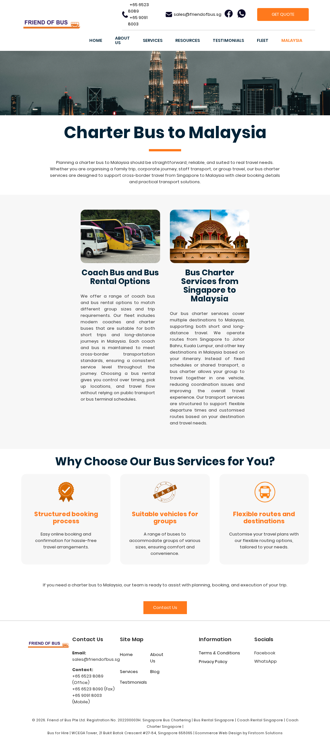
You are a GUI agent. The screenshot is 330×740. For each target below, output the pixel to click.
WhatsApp (265, 661)
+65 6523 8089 (138, 8)
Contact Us (165, 607)
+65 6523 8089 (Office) (87, 679)
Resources (187, 40)
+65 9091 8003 (138, 20)
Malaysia (291, 40)
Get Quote (283, 14)
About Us (122, 40)
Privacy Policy (213, 662)
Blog (155, 672)
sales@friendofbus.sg (197, 14)
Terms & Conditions (219, 653)
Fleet (262, 40)
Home (95, 40)
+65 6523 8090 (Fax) (93, 689)
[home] (70, 25)
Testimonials (228, 40)
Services (152, 40)
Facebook (264, 653)
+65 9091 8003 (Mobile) (87, 698)
